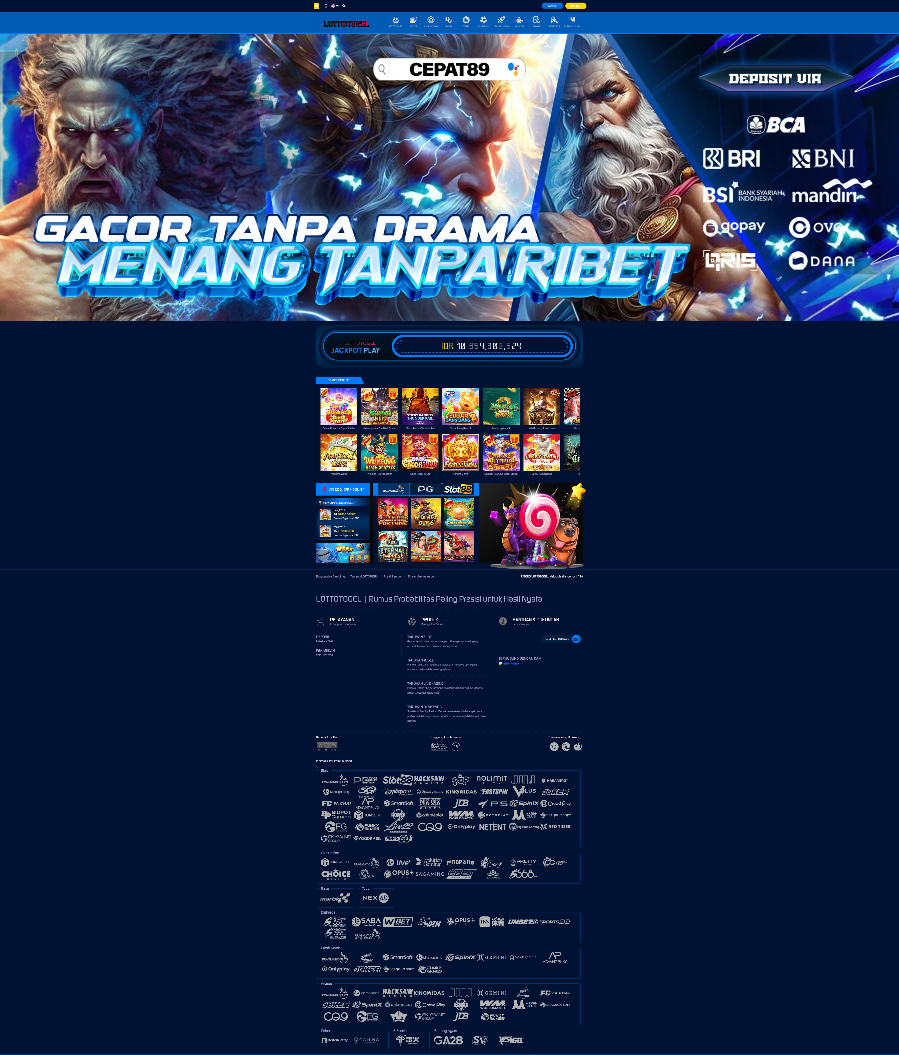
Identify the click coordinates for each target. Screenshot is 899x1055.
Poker (536, 26)
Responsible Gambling (330, 576)
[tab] (393, 489)
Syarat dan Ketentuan (421, 576)
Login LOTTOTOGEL (557, 638)
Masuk (552, 5)
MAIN (342, 407)
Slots (413, 26)
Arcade (519, 26)
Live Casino (431, 26)
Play (372, 350)
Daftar (575, 5)
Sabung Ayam (572, 26)
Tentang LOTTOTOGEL (364, 576)
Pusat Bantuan (393, 576)
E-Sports (554, 26)
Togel (466, 26)
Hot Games (395, 26)
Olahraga (483, 26)
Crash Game (501, 26)
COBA (395, 509)
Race (449, 26)
